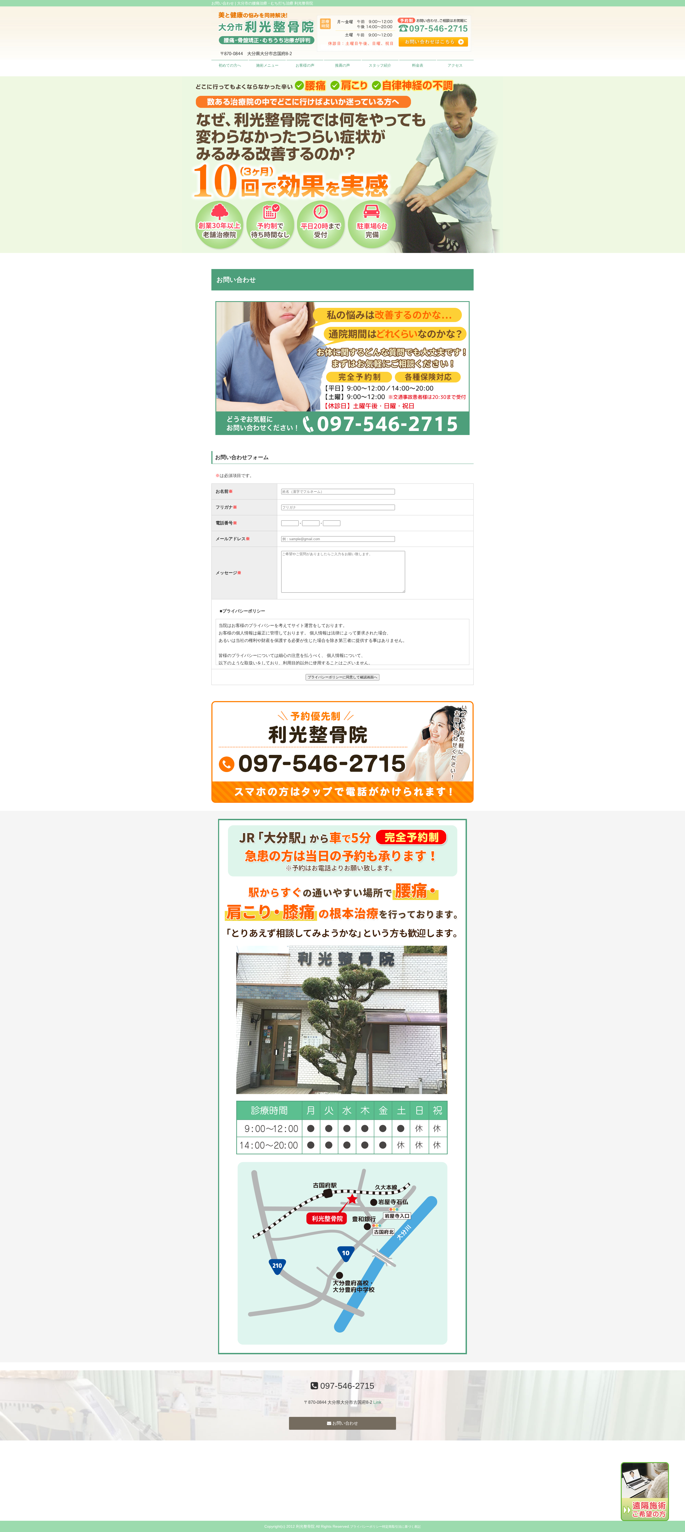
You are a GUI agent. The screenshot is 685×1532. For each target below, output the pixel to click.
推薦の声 (342, 65)
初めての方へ (230, 65)
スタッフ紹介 (380, 65)
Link (377, 1402)
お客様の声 (305, 65)
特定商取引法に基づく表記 (401, 1527)
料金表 (417, 65)
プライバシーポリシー (366, 1527)
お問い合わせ (344, 1423)
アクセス (455, 65)
